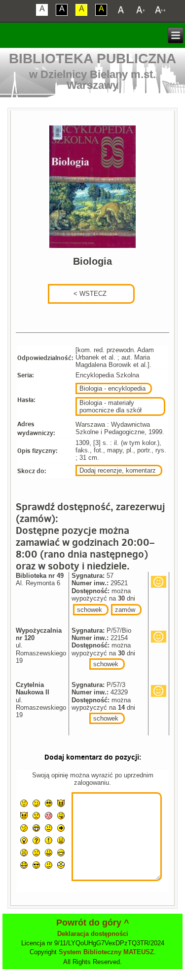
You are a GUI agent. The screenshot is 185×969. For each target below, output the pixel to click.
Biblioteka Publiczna (92, 58)
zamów (125, 609)
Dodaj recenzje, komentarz (117, 470)
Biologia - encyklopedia (112, 388)
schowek (89, 609)
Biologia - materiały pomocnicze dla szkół (110, 406)
